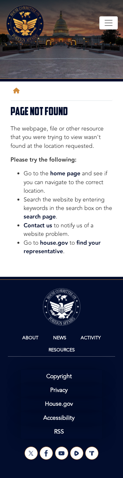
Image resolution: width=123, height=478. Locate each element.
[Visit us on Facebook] (46, 453)
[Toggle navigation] (108, 22)
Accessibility (58, 418)
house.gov (54, 243)
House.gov (59, 403)
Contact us (38, 225)
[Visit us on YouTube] (61, 453)
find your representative (62, 247)
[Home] (17, 90)
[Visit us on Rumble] (76, 453)
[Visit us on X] (31, 453)
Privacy (59, 390)
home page (65, 173)
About (30, 337)
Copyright (59, 376)
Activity (91, 337)
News (59, 337)
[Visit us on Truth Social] (91, 453)
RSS (59, 431)
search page (40, 216)
